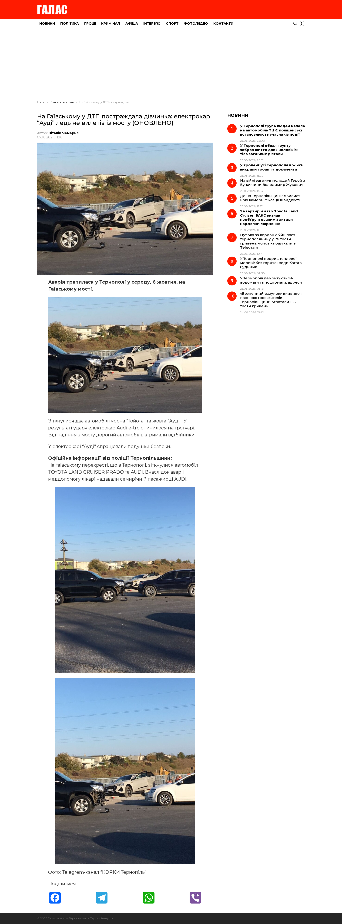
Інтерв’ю (152, 23)
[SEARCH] (295, 23)
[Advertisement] (171, 65)
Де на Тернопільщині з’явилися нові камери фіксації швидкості (270, 198)
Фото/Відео (196, 23)
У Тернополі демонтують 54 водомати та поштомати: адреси (271, 280)
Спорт (172, 23)
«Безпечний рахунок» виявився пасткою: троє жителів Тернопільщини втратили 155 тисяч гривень (271, 299)
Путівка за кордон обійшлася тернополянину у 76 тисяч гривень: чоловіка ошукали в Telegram (268, 241)
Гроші (90, 23)
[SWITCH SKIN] (302, 23)
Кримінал (110, 23)
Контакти (223, 23)
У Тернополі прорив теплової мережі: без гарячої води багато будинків (271, 262)
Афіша (131, 23)
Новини (47, 23)
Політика (69, 23)
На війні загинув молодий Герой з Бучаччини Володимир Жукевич (272, 182)
